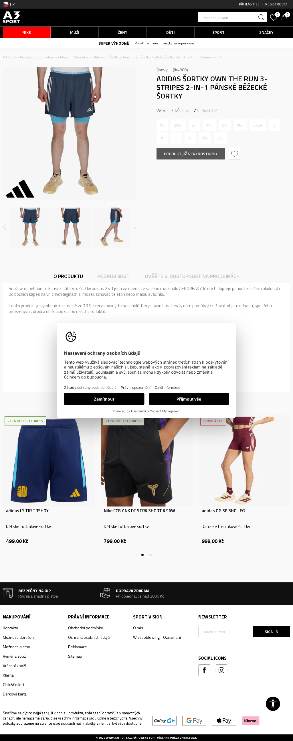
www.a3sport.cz (119, 738)
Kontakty (10, 628)
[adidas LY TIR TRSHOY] (49, 461)
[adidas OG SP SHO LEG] (244, 461)
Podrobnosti (113, 276)
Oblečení (99, 57)
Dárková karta (15, 694)
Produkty (82, 57)
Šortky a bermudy (123, 57)
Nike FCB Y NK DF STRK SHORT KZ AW (139, 511)
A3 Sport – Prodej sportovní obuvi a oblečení (37, 57)
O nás (138, 628)
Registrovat (276, 4)
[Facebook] (204, 670)
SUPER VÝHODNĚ (113, 43)
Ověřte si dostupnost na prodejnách (192, 276)
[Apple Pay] (224, 720)
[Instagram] (221, 670)
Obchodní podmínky (85, 628)
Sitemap (75, 656)
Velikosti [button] (186, 110)
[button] (232, 17)
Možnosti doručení (19, 637)
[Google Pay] (194, 720)
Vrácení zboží (14, 666)
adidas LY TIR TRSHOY (27, 511)
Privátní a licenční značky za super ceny (165, 43)
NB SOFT (150, 738)
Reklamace (77, 647)
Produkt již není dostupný (191, 154)
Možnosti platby (16, 647)
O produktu (68, 276)
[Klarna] (251, 720)
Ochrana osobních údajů (89, 637)
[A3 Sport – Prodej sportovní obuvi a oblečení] (11, 16)
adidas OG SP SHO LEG (223, 511)
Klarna (8, 675)
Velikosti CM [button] (207, 110)
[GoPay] (164, 720)
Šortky (146, 57)
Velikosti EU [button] (166, 110)
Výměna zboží (15, 656)
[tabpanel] (49, 486)
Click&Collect (13, 684)
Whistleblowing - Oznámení (157, 637)
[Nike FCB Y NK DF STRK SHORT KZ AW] (147, 461)
